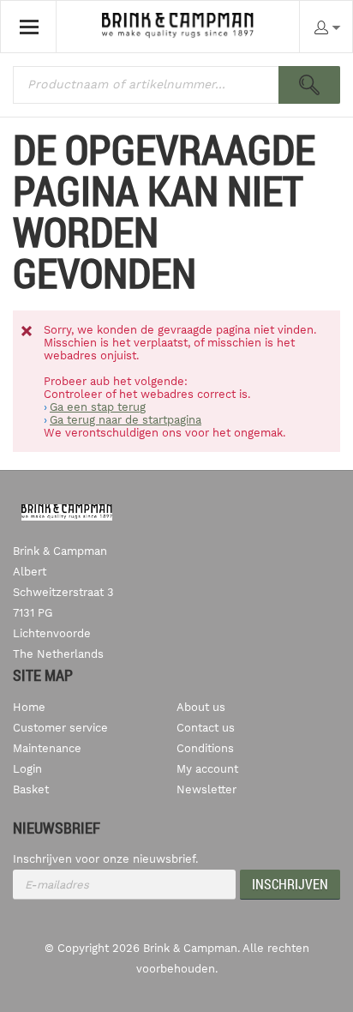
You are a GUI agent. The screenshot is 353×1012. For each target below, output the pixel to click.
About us (200, 707)
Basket (31, 789)
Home (29, 707)
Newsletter (206, 789)
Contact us (205, 727)
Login (27, 768)
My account (207, 768)
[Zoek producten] (309, 85)
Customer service (60, 727)
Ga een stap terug (98, 407)
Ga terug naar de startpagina (125, 419)
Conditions (205, 748)
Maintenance (47, 748)
